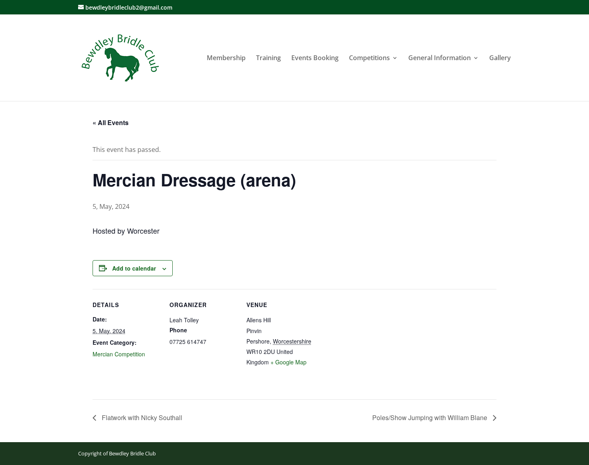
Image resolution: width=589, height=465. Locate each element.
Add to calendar (134, 268)
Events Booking (315, 58)
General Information (439, 58)
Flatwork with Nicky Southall (141, 417)
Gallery (500, 58)
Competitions (369, 58)
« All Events (111, 122)
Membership (226, 58)
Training (268, 58)
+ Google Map (288, 362)
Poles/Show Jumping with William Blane (430, 417)
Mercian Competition (119, 354)
